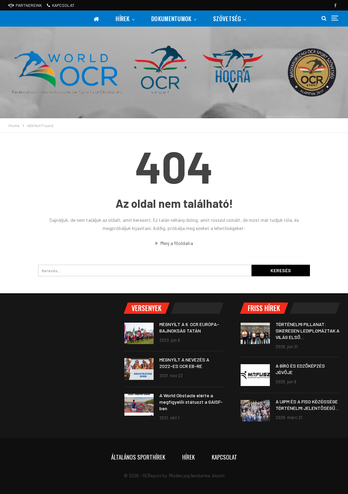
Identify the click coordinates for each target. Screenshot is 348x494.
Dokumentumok (171, 18)
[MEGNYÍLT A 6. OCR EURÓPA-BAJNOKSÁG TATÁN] (139, 333)
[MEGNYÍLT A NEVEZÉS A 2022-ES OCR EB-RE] (139, 369)
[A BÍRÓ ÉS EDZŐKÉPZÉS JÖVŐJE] (255, 375)
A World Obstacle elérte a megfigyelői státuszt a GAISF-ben (191, 401)
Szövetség (227, 18)
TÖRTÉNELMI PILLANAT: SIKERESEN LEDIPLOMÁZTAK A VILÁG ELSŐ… (308, 330)
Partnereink (29, 5)
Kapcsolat (63, 5)
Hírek (123, 18)
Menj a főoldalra (176, 243)
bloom (218, 475)
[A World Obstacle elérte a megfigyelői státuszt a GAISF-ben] (139, 405)
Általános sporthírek (138, 457)
